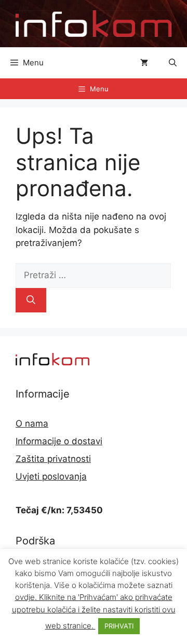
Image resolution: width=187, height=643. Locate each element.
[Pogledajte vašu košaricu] (144, 62)
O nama (32, 423)
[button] (172, 62)
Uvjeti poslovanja (51, 476)
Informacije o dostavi (59, 441)
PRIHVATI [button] (118, 626)
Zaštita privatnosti (53, 459)
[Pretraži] (31, 300)
